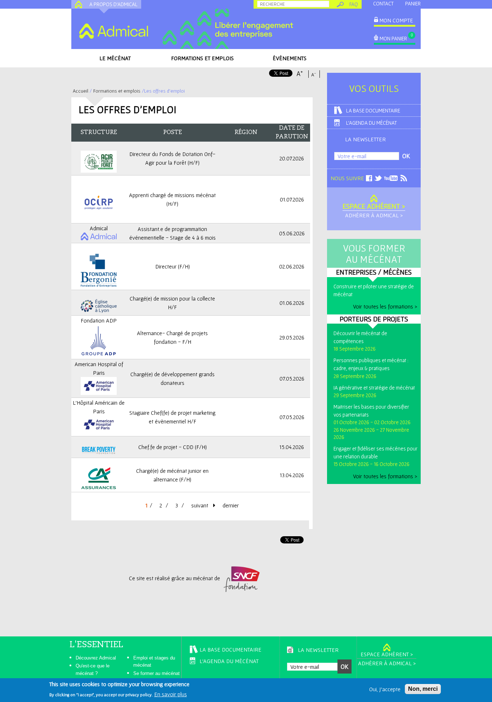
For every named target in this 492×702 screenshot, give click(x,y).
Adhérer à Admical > (374, 215)
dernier (231, 505)
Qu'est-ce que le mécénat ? (92, 669)
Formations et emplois (202, 58)
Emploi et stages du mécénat (154, 661)
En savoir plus (170, 694)
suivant (200, 505)
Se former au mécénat (156, 673)
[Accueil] (113, 31)
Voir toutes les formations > (385, 306)
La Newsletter (365, 139)
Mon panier (393, 38)
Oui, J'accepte (385, 689)
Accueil (80, 91)
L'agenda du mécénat (371, 123)
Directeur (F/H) (172, 266)
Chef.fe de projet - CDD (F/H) (172, 447)
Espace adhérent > (374, 206)
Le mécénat (115, 58)
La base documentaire (373, 110)
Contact (383, 3)
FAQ (353, 4)
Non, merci (423, 689)
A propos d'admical (113, 4)
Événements (290, 58)
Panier (413, 3)
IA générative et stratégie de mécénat (374, 388)
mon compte (396, 20)
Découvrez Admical (96, 658)
